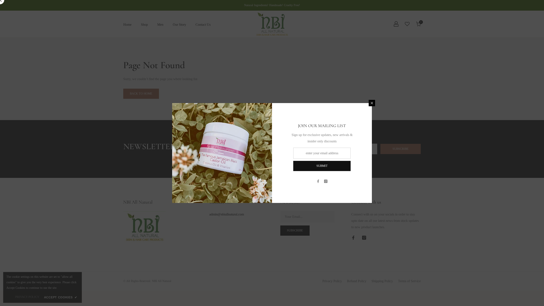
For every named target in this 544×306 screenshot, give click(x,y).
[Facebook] (318, 181)
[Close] (372, 103)
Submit (322, 165)
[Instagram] (325, 181)
